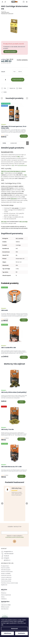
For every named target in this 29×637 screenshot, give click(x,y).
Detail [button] (21, 402)
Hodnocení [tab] (13, 143)
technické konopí (22, 165)
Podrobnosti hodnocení (7, 13)
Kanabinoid (5, 152)
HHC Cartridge (19, 238)
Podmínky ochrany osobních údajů (9, 583)
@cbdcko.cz (7, 560)
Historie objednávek (6, 595)
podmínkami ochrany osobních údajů (14, 537)
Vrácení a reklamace (6, 577)
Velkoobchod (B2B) (5, 605)
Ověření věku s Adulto (6, 579)
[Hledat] (5, 1)
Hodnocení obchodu (6, 575)
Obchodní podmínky (6, 581)
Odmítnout (7, 633)
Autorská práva (4, 608)
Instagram (6, 558)
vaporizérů (13, 198)
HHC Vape (4, 221)
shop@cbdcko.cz (8, 551)
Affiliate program (5, 607)
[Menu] (26, 2)
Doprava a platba (5, 567)
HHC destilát (15, 208)
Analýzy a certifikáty (5, 573)
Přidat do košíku (17, 79)
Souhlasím (21, 633)
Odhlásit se (4, 598)
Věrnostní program (5, 569)
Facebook (6, 556)
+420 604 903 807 (9, 553)
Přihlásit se (15, 541)
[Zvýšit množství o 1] (8, 80)
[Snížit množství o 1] (2, 80)
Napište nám (4, 584)
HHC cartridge (23, 221)
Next (27, 98)
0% (16, 255)
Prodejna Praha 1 (5, 566)
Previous (2, 98)
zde (2, 625)
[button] (14, 399)
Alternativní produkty (10, 51)
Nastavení (14, 628)
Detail (23, 320)
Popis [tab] (4, 143)
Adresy (2, 597)
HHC (11, 152)
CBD (13, 165)
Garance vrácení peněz (7, 571)
